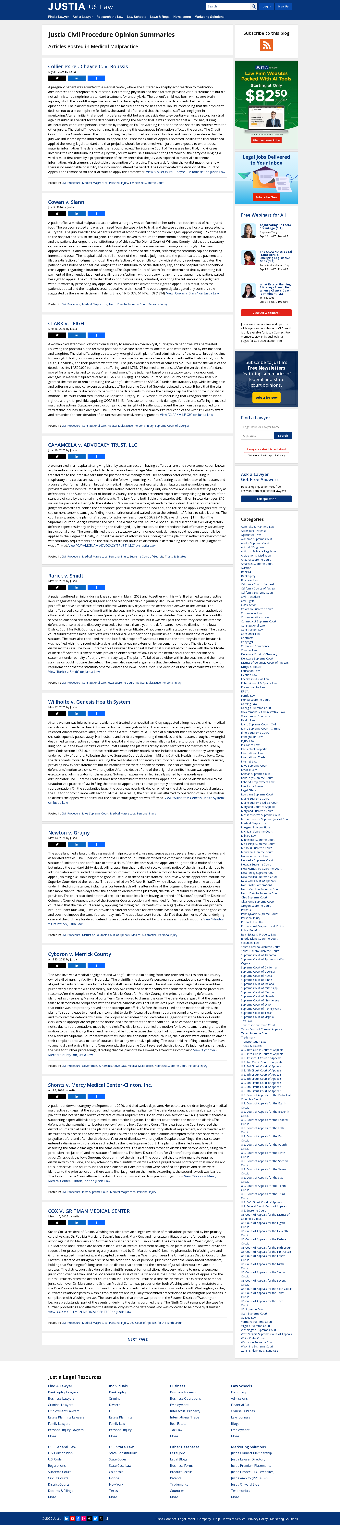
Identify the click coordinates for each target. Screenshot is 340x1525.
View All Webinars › (266, 313)
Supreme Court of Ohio (256, 1004)
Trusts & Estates (175, 556)
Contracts (247, 638)
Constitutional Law (94, 425)
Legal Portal (186, 1519)
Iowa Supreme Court (120, 682)
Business (177, 1386)
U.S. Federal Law (62, 1447)
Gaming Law (249, 704)
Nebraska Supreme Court (170, 1066)
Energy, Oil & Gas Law (255, 679)
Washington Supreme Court (258, 1330)
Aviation (246, 568)
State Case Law (120, 1465)
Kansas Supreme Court (255, 774)
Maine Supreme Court (255, 798)
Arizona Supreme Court (256, 559)
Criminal (115, 1398)
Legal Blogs (178, 1459)
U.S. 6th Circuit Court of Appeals (261, 1078)
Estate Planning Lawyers (66, 1417)
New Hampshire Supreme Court (261, 868)
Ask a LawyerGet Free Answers (260, 476)
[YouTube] (72, 1518)
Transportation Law (253, 1041)
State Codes (118, 1459)
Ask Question (266, 499)
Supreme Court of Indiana (257, 984)
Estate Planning (120, 1417)
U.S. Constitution (60, 1453)
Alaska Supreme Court (255, 543)
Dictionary (238, 1392)
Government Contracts (255, 716)
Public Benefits (250, 930)
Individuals (118, 1386)
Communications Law (255, 617)
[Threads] (89, 1518)
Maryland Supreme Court (257, 811)
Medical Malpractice (94, 183)
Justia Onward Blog (245, 1484)
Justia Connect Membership (251, 1453)
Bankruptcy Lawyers (63, 1392)
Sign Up (283, 6)
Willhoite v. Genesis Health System (89, 701)
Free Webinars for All (263, 214)
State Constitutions (123, 1453)
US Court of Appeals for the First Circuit (266, 1252)
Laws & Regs (160, 16)
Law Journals (240, 1417)
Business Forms (181, 1465)
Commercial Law (251, 613)
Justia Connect (165, 1519)
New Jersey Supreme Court (258, 873)
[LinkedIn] (66, 1518)
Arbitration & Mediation (256, 555)
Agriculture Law (251, 535)
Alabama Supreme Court (256, 539)
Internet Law (249, 761)
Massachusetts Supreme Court (260, 815)
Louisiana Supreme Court (257, 794)
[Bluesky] (95, 1518)
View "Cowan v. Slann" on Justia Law (192, 293)
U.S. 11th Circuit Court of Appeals (262, 1054)
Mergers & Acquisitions (256, 827)
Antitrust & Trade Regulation (259, 551)
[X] (101, 1518)
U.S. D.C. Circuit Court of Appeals (262, 1202)
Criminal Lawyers (60, 1405)
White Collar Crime (253, 1338)
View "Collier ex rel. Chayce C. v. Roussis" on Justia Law (185, 172)
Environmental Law (253, 687)
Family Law (248, 695)
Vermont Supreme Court (256, 1322)
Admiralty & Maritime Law (257, 526)
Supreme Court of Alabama (258, 955)
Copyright (247, 642)
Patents (246, 910)
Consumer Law (250, 634)
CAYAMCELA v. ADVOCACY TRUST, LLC (92, 444)
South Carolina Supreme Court (260, 947)
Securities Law (250, 943)
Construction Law (252, 629)
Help (216, 1519)
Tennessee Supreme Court (147, 183)
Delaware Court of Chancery (259, 654)
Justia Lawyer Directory (248, 1459)
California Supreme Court (257, 592)
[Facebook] (78, 1518)
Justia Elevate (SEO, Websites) (252, 1472)
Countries (177, 1491)
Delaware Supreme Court (257, 658)
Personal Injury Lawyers (66, 1430)
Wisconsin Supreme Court (257, 1342)
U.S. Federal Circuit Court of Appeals (264, 1206)
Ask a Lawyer (83, 16)
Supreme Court (59, 1472)
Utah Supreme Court (254, 1313)
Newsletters (182, 16)
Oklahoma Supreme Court (257, 901)
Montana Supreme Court (257, 852)
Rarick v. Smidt (65, 575)
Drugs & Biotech (251, 667)
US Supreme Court (253, 1309)
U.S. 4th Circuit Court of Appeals (261, 1070)
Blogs (235, 1423)
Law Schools (136, 16)
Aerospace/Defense (253, 531)
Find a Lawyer (58, 16)
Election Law (249, 675)
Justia (57, 1518)
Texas (113, 1491)
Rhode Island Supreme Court (259, 938)
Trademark (248, 1037)
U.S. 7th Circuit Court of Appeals (261, 1083)
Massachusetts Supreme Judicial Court (265, 819)
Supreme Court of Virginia (257, 1017)
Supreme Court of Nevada (257, 996)
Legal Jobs (177, 1453)
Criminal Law (249, 650)
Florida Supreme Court (255, 699)
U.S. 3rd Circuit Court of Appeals (261, 1066)
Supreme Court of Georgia (172, 425)
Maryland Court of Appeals (258, 807)
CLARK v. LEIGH (66, 323)
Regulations (57, 1465)
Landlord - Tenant (252, 786)
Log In (267, 6)
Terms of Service (234, 1519)
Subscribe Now (266, 397)
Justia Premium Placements (251, 1465)
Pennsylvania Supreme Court (259, 914)
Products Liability (252, 922)
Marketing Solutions (210, 16)
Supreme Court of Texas (256, 1013)
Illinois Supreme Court (255, 732)
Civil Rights (248, 601)
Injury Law (247, 741)
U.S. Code (55, 1459)
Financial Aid (240, 1405)
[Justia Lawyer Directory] (106, 1518)
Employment (179, 1405)
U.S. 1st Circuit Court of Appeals (261, 1058)
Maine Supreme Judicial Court (259, 802)
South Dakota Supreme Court (260, 951)
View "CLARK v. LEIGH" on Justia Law (186, 415)
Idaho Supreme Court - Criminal (261, 728)
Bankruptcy (248, 576)
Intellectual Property (254, 749)
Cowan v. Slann (66, 202)
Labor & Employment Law (257, 782)
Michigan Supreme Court (257, 831)
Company (204, 1519)
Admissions (239, 1398)
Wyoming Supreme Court (257, 1346)
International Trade (253, 757)
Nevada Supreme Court (256, 864)
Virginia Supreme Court (255, 1326)
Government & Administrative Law (104, 1066)
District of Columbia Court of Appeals (106, 935)
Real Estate (178, 1423)
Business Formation (185, 1392)
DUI (112, 1411)
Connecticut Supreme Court (258, 621)
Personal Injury (118, 183)
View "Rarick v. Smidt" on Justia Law (74, 672)
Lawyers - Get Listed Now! (266, 449)
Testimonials (240, 1491)
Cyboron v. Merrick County (79, 954)
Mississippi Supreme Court (258, 844)
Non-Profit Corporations (256, 885)
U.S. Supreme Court (253, 1210)
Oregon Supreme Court (256, 905)
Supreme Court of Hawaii (257, 975)
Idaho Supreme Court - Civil (258, 724)
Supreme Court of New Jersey (260, 1000)
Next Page (138, 1339)
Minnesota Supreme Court (258, 840)
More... (53, 1436)
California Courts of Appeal (258, 588)
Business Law (250, 580)
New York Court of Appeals (258, 881)
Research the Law (109, 16)
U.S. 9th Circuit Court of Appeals (261, 1091)
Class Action (249, 605)
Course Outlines (243, 1411)
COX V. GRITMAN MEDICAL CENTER (89, 1211)
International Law (252, 753)
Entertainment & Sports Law (259, 683)
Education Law (250, 671)
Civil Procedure (71, 183)
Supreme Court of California (259, 967)
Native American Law (254, 856)
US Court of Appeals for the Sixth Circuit (266, 1289)
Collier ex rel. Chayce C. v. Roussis (88, 66)
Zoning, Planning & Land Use (259, 1350)
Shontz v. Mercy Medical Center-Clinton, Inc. (100, 1084)
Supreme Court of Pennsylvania (261, 1008)
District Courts (58, 1484)
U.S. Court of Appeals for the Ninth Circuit (156, 1323)
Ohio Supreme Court (254, 897)
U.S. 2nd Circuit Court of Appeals (261, 1062)
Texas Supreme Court (255, 1033)
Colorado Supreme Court (257, 609)
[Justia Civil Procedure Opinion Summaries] (66, 6)
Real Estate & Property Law (258, 934)
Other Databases (185, 1447)
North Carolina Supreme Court (260, 889)
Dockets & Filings (60, 1491)
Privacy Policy (258, 1519)
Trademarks (179, 1484)
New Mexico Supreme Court (259, 877)
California (116, 1472)
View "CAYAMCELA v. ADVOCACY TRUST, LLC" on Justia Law (111, 545)
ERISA (245, 691)
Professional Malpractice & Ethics (262, 926)
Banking (246, 572)
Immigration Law (252, 737)
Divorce (114, 1405)
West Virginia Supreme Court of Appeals (266, 1334)
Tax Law (246, 1021)
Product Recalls (181, 1472)
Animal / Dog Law (252, 547)
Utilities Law (248, 1317)
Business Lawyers (61, 1398)
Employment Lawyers (63, 1411)
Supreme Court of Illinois (257, 980)
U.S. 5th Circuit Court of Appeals (261, 1074)
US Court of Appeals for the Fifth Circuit (266, 1247)
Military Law (248, 835)
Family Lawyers (59, 1423)
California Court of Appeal (257, 584)
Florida (114, 1478)
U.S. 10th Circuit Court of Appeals (262, 1050)
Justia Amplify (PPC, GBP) (249, 1478)
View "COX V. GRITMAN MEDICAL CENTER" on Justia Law (89, 1312)
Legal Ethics (248, 790)
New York (116, 1484)
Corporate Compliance (255, 646)
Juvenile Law (249, 770)
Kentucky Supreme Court (257, 778)
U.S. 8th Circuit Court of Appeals (261, 1087)
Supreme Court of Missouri (258, 992)
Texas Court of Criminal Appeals (261, 1029)
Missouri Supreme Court (256, 848)
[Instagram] (83, 1518)
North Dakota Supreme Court (128, 304)
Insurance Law (250, 745)
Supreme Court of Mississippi (259, 988)
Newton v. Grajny (69, 832)
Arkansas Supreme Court (257, 564)
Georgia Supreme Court (256, 708)
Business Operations (185, 1398)
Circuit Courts (58, 1478)
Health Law (248, 720)
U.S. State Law (121, 1447)
